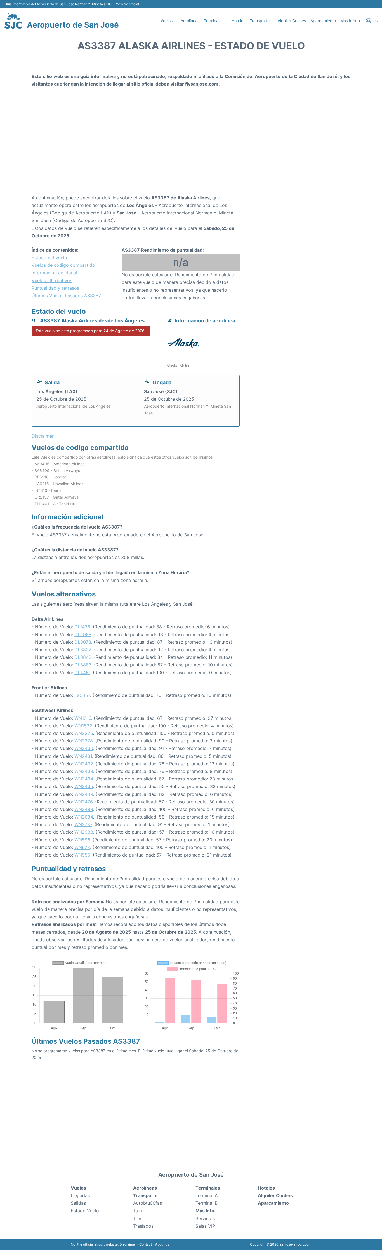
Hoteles (238, 20)
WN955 (82, 855)
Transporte (145, 1195)
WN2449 (83, 794)
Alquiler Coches (292, 20)
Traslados (143, 1226)
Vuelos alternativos (52, 280)
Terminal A (206, 1195)
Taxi (137, 1210)
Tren (137, 1218)
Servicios (205, 1218)
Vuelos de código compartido (63, 265)
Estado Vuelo (85, 1210)
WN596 (82, 840)
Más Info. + (350, 20)
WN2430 (83, 748)
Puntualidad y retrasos (55, 288)
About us (162, 1244)
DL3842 (82, 657)
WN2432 (83, 763)
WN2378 (83, 741)
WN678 (82, 847)
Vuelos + (168, 20)
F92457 (82, 695)
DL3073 (82, 642)
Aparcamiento (323, 20)
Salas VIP (205, 1226)
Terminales (207, 1188)
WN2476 (83, 802)
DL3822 (82, 649)
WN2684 (83, 817)
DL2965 (82, 634)
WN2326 (83, 733)
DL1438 (82, 626)
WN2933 (83, 832)
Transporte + (261, 20)
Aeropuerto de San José (73, 25)
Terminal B (206, 1203)
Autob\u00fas (147, 1203)
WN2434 (83, 779)
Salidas (78, 1203)
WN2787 (83, 824)
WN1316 (82, 718)
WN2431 (83, 756)
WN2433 (83, 771)
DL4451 (82, 672)
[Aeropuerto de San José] (13, 21)
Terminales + (215, 20)
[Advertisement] (191, 149)
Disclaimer (127, 1244)
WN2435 (83, 786)
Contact (145, 1244)
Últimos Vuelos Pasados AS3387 (66, 295)
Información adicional (54, 272)
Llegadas (80, 1195)
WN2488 (83, 809)
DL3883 (82, 665)
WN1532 (83, 725)
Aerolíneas (190, 20)
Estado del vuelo (49, 257)
